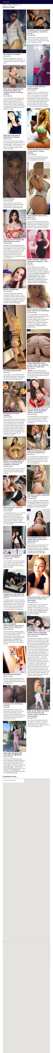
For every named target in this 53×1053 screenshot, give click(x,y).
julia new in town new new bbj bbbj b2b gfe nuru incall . (14, 240)
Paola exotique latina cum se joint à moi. (37, 216)
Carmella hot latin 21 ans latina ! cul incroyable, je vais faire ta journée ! (38, 31)
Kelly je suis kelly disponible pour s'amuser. (13, 508)
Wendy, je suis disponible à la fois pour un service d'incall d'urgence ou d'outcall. (14, 462)
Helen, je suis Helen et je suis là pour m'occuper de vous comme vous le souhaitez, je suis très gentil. (38, 713)
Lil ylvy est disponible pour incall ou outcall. (36, 87)
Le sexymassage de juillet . (13, 370)
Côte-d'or (15, 4)
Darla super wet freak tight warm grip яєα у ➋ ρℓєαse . (13, 754)
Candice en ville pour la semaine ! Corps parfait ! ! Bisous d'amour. (38, 151)
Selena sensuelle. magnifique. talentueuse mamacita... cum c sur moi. (37, 261)
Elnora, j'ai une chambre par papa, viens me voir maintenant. (38, 309)
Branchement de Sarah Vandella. (11, 414)
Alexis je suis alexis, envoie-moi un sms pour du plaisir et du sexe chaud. (38, 598)
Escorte (5, 4)
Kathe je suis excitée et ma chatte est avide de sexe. (36, 451)
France (10, 4)
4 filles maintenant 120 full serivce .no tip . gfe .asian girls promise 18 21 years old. (37, 365)
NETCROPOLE (6, 2)
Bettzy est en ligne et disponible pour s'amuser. (38, 496)
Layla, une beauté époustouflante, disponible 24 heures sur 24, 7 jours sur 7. (14, 625)
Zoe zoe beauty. (9, 199)
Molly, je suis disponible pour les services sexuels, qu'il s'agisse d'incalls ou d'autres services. (13, 91)
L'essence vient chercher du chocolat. (13, 704)
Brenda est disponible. (11, 289)
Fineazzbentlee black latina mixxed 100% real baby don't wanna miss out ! (37, 539)
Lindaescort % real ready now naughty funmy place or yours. (14, 595)
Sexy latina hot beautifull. (12, 674)
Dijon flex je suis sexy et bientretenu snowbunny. (12, 136)
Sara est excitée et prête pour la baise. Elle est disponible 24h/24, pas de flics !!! (37, 410)
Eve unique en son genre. (12, 54)
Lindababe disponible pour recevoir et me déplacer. (13, 556)
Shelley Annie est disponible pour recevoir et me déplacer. (37, 633)
